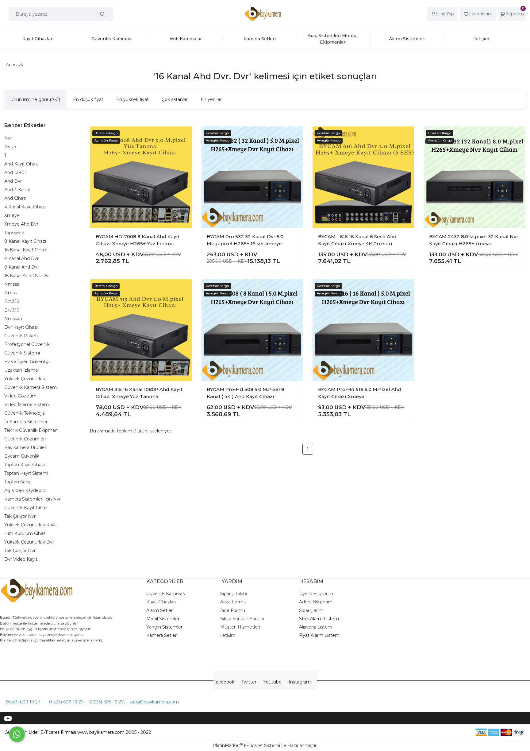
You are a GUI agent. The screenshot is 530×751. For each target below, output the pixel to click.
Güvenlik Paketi (21, 336)
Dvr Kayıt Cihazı (21, 327)
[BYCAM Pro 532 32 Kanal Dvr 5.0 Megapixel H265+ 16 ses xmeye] (252, 177)
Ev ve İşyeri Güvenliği (27, 361)
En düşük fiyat (88, 99)
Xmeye (12, 215)
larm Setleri (161, 610)
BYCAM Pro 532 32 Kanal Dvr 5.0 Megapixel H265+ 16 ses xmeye (245, 240)
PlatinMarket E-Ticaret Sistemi (246, 745)
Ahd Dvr (13, 181)
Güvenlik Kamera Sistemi (31, 387)
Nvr (8, 138)
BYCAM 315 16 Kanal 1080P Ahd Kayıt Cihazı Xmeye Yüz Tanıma (139, 392)
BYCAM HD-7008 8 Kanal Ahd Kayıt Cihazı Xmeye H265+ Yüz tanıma (137, 240)
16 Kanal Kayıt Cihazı (25, 250)
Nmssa (11, 284)
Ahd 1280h (15, 172)
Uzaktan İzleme (21, 370)
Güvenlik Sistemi (22, 353)
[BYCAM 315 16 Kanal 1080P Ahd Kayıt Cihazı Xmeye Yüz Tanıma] (141, 330)
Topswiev (14, 232)
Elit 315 (11, 301)
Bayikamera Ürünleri (25, 447)
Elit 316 (11, 310)
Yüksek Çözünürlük (24, 378)
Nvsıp (10, 146)
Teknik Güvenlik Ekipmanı (31, 430)
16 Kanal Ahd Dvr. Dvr (27, 275)
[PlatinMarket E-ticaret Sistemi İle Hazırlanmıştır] (454, 732)
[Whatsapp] (17, 734)
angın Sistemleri (166, 627)
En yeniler (211, 99)
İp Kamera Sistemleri (26, 421)
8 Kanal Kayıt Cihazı (25, 241)
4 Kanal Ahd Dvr (21, 258)
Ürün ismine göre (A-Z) (35, 99)
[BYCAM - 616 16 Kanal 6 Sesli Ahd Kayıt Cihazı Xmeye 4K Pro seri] (363, 177)
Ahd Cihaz (15, 198)
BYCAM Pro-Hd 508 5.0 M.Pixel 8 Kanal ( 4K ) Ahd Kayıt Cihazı (245, 392)
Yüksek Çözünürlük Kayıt (30, 525)
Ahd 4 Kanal (17, 189)
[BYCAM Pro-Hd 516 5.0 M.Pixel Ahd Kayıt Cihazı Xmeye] (363, 330)
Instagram (300, 682)
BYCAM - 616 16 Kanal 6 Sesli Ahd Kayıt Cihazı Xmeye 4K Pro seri (357, 240)
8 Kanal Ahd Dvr (21, 267)
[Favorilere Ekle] (182, 136)
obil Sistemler (165, 618)
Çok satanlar (175, 99)
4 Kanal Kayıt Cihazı (25, 207)
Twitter (248, 682)
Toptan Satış (17, 482)
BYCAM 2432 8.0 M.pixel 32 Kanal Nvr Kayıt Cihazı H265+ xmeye (473, 240)
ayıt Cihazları (162, 602)
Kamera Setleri (162, 635)
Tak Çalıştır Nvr (20, 516)
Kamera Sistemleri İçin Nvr (32, 499)
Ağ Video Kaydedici (25, 490)
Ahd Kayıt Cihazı (21, 164)
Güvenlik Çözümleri (25, 439)
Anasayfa (15, 64)
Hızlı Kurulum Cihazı (25, 533)
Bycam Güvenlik (21, 456)
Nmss (10, 293)
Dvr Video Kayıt (20, 559)
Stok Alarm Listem (319, 618)
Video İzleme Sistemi (27, 404)
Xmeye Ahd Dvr (21, 224)
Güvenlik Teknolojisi (24, 413)
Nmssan (13, 318)
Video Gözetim (20, 396)
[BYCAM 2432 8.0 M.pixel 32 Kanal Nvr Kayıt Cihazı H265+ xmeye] (474, 177)
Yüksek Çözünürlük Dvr (29, 542)
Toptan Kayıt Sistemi (26, 473)
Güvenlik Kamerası (166, 593)
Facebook (223, 682)
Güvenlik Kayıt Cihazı (26, 507)
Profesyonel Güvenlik (27, 344)
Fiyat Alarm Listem (319, 635)
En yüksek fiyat (132, 99)
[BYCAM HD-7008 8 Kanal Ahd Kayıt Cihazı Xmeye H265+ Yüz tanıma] (141, 177)
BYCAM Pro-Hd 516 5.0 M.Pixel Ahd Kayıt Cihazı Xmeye (359, 392)
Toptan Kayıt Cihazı (24, 464)
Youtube (272, 682)
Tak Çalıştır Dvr (20, 550)
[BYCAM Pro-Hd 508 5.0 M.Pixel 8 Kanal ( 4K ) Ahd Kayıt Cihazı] (252, 330)
